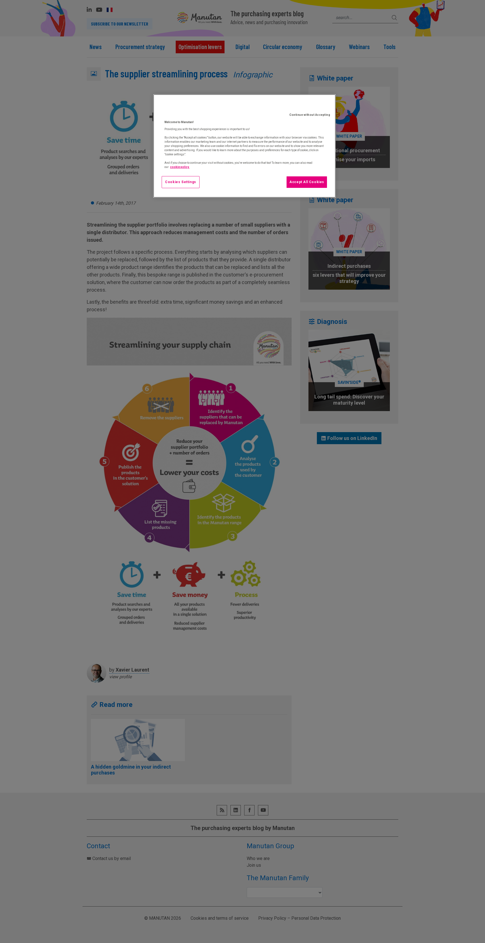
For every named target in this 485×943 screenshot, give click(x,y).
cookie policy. (179, 167)
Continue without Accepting (309, 114)
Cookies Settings (180, 182)
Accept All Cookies (306, 182)
